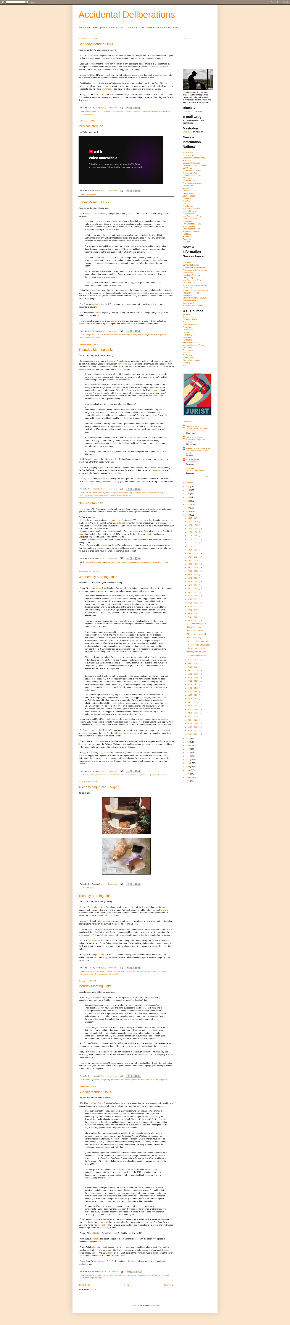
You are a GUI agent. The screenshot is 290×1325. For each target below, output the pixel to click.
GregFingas (187, 111)
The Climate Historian (192, 325)
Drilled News (188, 330)
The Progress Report (191, 229)
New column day (91, 503)
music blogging (90, 194)
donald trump (110, 562)
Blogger (156, 1305)
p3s (130, 495)
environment (108, 111)
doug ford (132, 493)
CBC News (187, 168)
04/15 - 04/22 (193, 685)
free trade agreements (132, 111)
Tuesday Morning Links (95, 896)
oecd (160, 111)
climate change (110, 493)
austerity (88, 971)
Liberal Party (188, 193)
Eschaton (186, 332)
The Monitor (188, 203)
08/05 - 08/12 (193, 592)
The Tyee (186, 241)
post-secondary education (130, 775)
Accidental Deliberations (127, 15)
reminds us (92, 213)
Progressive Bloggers (191, 231)
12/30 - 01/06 (193, 518)
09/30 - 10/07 (193, 564)
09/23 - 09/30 (193, 567)
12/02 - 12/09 (193, 532)
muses (111, 935)
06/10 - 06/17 (193, 621)
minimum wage (124, 335)
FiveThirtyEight (189, 335)
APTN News (188, 153)
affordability (96, 493)
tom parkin (163, 1080)
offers (163, 910)
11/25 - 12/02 (193, 536)
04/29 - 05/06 (193, 677)
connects (96, 1239)
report (110, 361)
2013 (187, 753)
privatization (152, 335)
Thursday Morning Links (96, 350)
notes (106, 75)
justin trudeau (163, 562)
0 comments (112, 107)
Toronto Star (188, 239)
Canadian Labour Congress (194, 165)
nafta (81, 564)
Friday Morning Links (94, 202)
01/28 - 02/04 (193, 723)
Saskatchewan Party (191, 300)
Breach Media (188, 155)
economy (108, 971)
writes (93, 64)
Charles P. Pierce (190, 320)
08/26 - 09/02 (193, 582)
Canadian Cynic (193, 426)
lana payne (132, 1275)
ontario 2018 (123, 495)
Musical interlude (91, 126)
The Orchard (188, 221)
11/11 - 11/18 (193, 543)
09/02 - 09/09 (193, 578)
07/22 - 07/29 (193, 599)
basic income (90, 775)
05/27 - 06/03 (193, 663)
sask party (90, 114)
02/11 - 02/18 (193, 716)
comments (99, 741)
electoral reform (107, 335)
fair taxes (88, 1080)
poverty (82, 114)
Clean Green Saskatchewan (194, 267)
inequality (144, 111)
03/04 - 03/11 (193, 706)
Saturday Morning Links (96, 44)
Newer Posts (84, 1285)
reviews (97, 588)
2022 (187, 501)
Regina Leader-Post (191, 293)
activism (88, 111)
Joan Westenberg (190, 342)
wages (165, 775)
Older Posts (168, 1285)
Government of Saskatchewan (195, 270)
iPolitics (186, 188)
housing (160, 493)
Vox (184, 365)
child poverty (90, 335)
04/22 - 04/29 (193, 681)
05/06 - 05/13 (193, 674)
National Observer (190, 211)
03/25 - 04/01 (193, 695)
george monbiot (151, 562)
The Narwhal (188, 206)
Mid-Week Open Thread (195, 471)
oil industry (114, 495)
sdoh (143, 775)
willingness (106, 89)
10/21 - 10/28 (193, 553)
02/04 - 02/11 (193, 720)
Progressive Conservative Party (196, 290)
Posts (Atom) (95, 1289)
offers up (131, 526)
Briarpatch (187, 262)
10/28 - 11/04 (193, 550)
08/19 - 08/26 (193, 585)
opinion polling (136, 335)
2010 (187, 763)
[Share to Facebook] (136, 107)
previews (82, 369)
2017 (187, 739)
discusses (160, 67)
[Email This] (127, 107)
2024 (187, 494)
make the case (113, 719)
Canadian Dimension (191, 163)
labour (116, 335)
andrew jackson (91, 562)
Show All (208, 476)
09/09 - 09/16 (193, 575)
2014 (187, 749)
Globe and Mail (189, 181)
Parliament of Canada (192, 224)
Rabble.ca (187, 234)
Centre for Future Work (192, 170)
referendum (95, 337)
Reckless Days (191, 462)
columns (101, 562)
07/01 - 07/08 (193, 610)
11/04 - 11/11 (193, 546)
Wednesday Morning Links (98, 577)
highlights (97, 1233)
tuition (160, 775)
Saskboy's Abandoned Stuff (198, 448)
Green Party (188, 186)
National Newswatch (191, 209)
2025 (187, 490)
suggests (103, 752)
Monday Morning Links (95, 986)
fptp (145, 971)
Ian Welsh (190, 468)
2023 (187, 497)
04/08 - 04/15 (193, 688)
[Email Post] (121, 107)
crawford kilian (122, 493)
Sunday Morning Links (95, 1092)
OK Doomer (187, 348)
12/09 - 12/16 (193, 529)
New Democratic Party (192, 216)
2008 (187, 770)
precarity (161, 1275)
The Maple (187, 201)
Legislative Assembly (191, 275)
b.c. (103, 493)
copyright (95, 111)
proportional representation (97, 974)
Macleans (187, 198)
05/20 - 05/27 (193, 667)
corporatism (100, 775)
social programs (151, 775)
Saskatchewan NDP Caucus (194, 298)
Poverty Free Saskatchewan (194, 285)
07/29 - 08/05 (193, 596)
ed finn (98, 335)
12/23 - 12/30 (193, 522)
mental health (142, 1275)
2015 (187, 745)
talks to (97, 907)
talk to (105, 1225)
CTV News (187, 178)
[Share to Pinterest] (139, 107)
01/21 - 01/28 (193, 727)
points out (96, 304)
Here (81, 509)
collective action (98, 971)
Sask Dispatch (189, 295)
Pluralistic (187, 353)
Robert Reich (188, 358)
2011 (187, 760)
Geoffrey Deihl (189, 337)
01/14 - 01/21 (193, 730)
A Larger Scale (192, 459)
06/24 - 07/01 (193, 613)
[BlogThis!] (130, 107)
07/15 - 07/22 (193, 603)
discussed (112, 520)
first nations (118, 111)
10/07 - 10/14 (193, 560)
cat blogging (89, 888)
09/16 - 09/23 (193, 571)
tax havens (154, 1080)
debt (101, 111)
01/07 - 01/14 (193, 734)
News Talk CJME (190, 283)
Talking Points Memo (191, 360)
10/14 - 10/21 (193, 557)
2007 (187, 774)
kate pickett (105, 1080)
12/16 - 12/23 (193, 525)
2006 (187, 777)
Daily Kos (187, 327)
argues (101, 467)
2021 (187, 504)
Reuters (186, 237)
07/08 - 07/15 (193, 606)
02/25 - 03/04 (193, 709)
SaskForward (188, 303)
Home (126, 1285)
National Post (188, 214)
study (130, 1043)
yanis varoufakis (114, 974)
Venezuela (145, 418)
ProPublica (187, 355)
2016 (187, 742)
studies (97, 459)
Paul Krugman (189, 350)
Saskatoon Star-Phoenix (193, 306)
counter (114, 321)
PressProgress (189, 226)
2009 (187, 767)
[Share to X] (133, 107)
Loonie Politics (189, 196)
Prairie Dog (187, 288)
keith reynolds (93, 495)
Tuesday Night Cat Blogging (99, 787)
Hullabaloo (187, 340)
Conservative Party (190, 173)
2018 (187, 515)
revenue (128, 1080)
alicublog (186, 314)
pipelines (166, 111)
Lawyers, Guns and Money (194, 345)
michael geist (153, 111)
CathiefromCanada (194, 437)
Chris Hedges (188, 322)
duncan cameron (122, 562)
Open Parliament (190, 219)
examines (94, 55)
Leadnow (186, 191)
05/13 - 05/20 (193, 670)
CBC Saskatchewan (191, 265)
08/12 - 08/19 (193, 589)
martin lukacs (104, 495)
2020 (187, 508)
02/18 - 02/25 (193, 713)
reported (82, 534)
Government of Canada (192, 183)
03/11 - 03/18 (193, 702)
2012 (187, 756)
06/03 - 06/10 (193, 660)
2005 (187, 781)
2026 (187, 487)
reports (92, 83)
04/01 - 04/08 (193, 692)
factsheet (121, 523)
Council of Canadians (192, 176)
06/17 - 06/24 (193, 617)
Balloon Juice (188, 317)
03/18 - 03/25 (193, 699)
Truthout (186, 363)
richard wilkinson (138, 1080)
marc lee (156, 971)
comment (145, 1054)
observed (158, 390)
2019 (187, 511)
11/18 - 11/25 (193, 539)
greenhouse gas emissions (146, 493)
